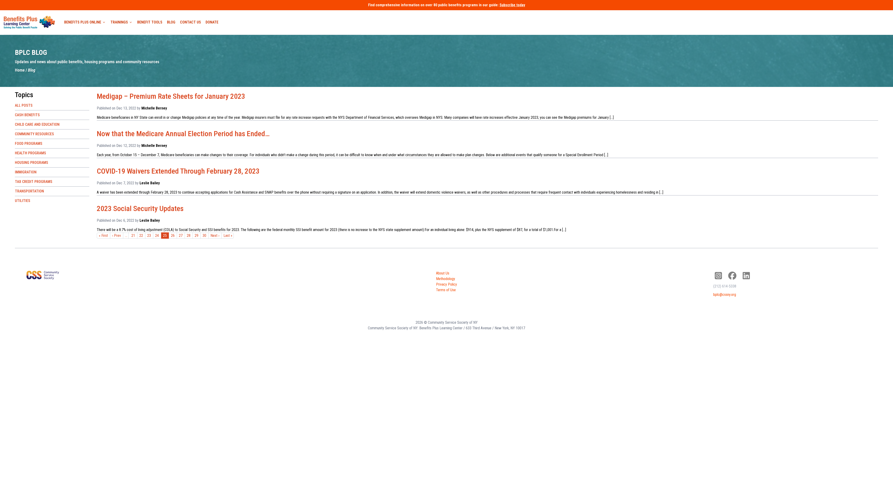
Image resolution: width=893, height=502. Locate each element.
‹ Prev (116, 235)
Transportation (29, 191)
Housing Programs (31, 162)
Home (20, 70)
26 (173, 235)
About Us (442, 273)
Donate (212, 22)
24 (157, 235)
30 (204, 235)
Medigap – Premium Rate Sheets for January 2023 (171, 96)
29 (196, 235)
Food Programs (28, 143)
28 (188, 235)
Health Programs (30, 153)
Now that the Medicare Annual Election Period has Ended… (183, 133)
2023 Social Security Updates (140, 208)
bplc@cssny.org (724, 294)
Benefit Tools (149, 22)
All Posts (24, 105)
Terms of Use (446, 290)
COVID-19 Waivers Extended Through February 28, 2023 (178, 171)
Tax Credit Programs (33, 181)
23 (149, 235)
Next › (214, 235)
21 (133, 235)
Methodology (445, 279)
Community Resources (34, 134)
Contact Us (190, 22)
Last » (227, 235)
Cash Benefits (27, 115)
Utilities (22, 200)
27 (181, 235)
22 (141, 235)
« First (103, 235)
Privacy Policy (446, 284)
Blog (171, 22)
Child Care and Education (37, 124)
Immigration (26, 172)
